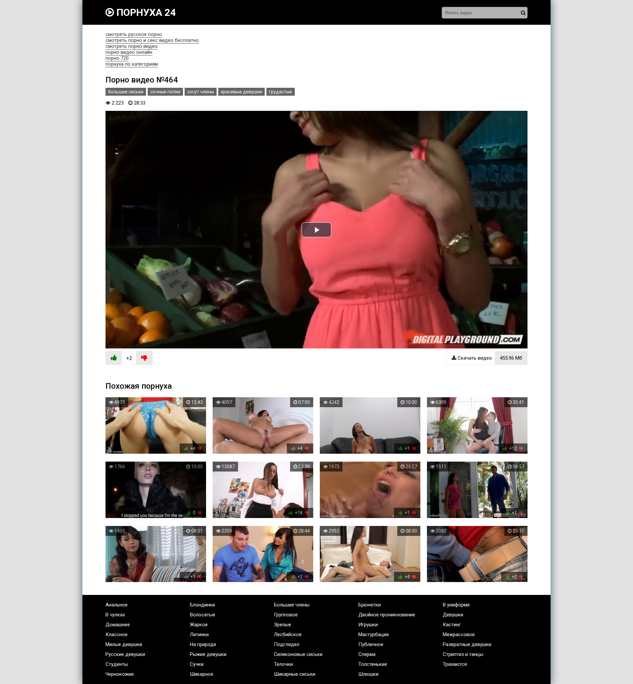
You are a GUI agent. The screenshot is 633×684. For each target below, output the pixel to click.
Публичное (370, 644)
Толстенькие (372, 664)
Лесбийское (288, 634)
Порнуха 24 (145, 12)
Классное (117, 634)
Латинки (199, 634)
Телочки (283, 664)
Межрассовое (459, 634)
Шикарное (201, 674)
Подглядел (286, 644)
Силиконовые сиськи (298, 654)
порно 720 (117, 58)
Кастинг (452, 625)
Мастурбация (373, 634)
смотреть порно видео (132, 46)
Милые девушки (124, 644)
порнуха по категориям (132, 64)
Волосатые (202, 615)
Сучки (196, 664)
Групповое (286, 615)
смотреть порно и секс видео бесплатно (152, 40)
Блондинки (202, 605)
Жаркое (199, 625)
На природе (203, 644)
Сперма (367, 654)
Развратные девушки (467, 644)
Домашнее (118, 625)
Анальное (117, 605)
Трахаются (455, 664)
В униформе (456, 605)
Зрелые (282, 625)
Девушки (453, 615)
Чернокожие (120, 674)
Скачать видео (489, 358)
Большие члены (292, 605)
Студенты (117, 664)
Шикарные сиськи (294, 674)
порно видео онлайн (129, 52)
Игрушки (368, 625)
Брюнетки (369, 605)
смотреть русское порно (134, 34)
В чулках (115, 615)
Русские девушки (125, 654)
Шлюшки (368, 674)
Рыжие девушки (208, 654)
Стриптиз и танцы (463, 654)
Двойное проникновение (386, 615)
